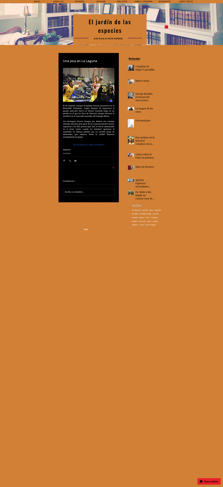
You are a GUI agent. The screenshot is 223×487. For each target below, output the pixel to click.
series (149, 221)
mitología (154, 217)
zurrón (142, 225)
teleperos (135, 225)
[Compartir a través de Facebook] (64, 161)
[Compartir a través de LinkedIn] (75, 161)
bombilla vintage (145, 214)
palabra (135, 221)
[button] (166, 26)
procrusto (142, 221)
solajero (155, 221)
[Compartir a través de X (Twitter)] (70, 161)
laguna (141, 217)
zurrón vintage (151, 225)
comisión (155, 214)
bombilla (135, 214)
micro (148, 217)
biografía (157, 210)
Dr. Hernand (136, 210)
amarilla (145, 210)
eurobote (67, 153)
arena (151, 210)
